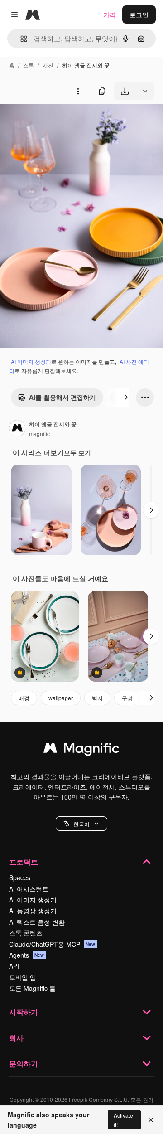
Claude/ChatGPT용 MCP (52, 944)
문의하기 (23, 1063)
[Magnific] (81, 750)
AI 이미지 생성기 (31, 361)
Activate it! (123, 1119)
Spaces (19, 877)
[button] (81, 823)
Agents (26, 955)
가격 (109, 14)
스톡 (28, 65)
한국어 (81, 824)
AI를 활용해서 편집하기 (62, 397)
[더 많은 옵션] (78, 91)
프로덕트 (23, 862)
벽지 (97, 698)
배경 (24, 698)
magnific (39, 433)
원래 (52, 121)
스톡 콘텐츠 (26, 932)
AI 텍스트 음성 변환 (37, 921)
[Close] (150, 1120)
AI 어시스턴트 (28, 888)
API (14, 965)
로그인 (139, 14)
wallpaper (60, 698)
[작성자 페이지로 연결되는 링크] (17, 429)
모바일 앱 (22, 977)
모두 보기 (77, 452)
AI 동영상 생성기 (33, 910)
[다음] (126, 397)
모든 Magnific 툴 (32, 988)
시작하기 (23, 1012)
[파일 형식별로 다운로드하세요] (145, 91)
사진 (48, 65)
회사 (16, 1037)
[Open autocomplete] (20, 38)
